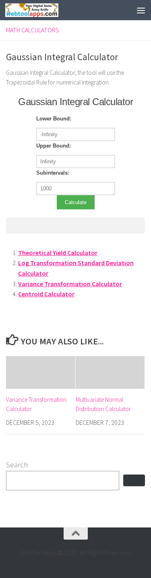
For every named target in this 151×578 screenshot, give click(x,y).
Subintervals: (52, 173)
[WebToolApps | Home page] (40, 10)
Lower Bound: (53, 119)
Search (17, 464)
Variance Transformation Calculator (70, 284)
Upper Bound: (53, 146)
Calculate (76, 202)
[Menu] (141, 10)
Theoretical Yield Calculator (57, 253)
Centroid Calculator (46, 294)
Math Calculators (32, 30)
